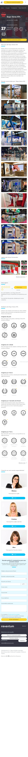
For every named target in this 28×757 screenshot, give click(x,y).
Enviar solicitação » (14, 619)
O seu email (4, 592)
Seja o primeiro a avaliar (12, 24)
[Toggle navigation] (25, 2)
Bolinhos (22, 640)
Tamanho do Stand (6, 581)
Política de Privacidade (14, 614)
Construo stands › (14, 638)
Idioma (24, 626)
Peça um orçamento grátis (13, 2)
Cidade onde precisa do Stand (8, 571)
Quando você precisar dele (7, 576)
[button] (10, 268)
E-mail (14, 498)
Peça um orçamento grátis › (14, 635)
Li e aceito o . (11, 614)
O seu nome (4, 587)
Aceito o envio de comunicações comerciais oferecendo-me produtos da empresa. (13, 617)
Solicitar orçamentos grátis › (14, 39)
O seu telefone (5, 598)
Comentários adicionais (7, 603)
